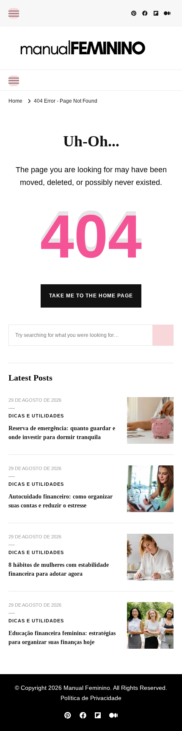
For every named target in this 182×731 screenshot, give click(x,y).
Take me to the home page (91, 296)
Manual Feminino (86, 687)
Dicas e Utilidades (36, 415)
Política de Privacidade (91, 698)
